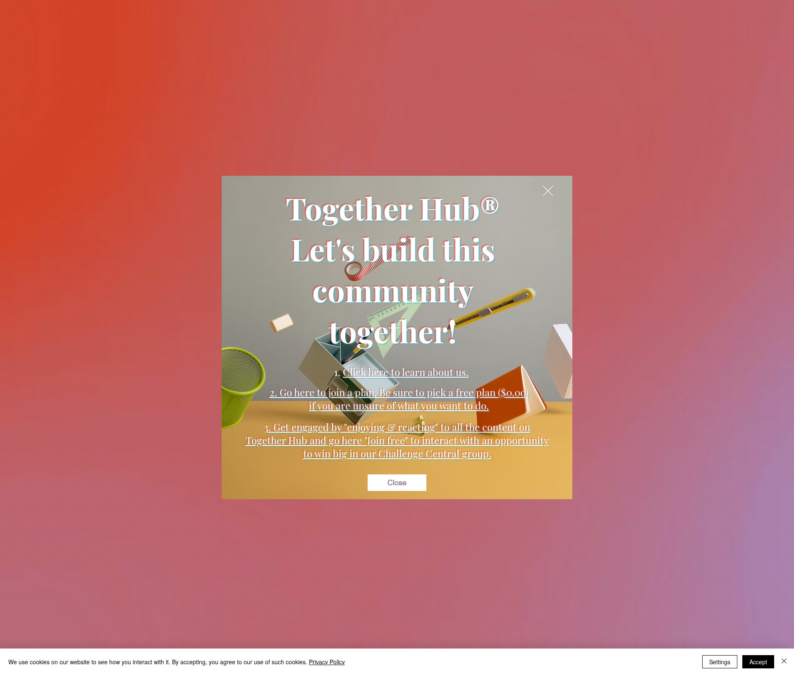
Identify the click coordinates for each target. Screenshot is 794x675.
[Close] (784, 661)
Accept (758, 662)
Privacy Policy (327, 662)
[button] (548, 191)
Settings (719, 662)
